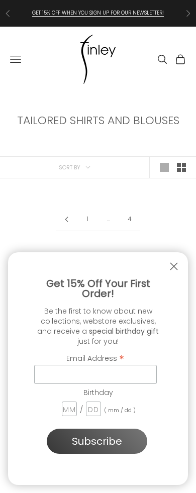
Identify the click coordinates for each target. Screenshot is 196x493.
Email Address (95, 357)
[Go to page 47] (66, 219)
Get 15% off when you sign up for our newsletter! (98, 13)
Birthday (98, 392)
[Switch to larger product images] (164, 167)
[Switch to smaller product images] (181, 167)
